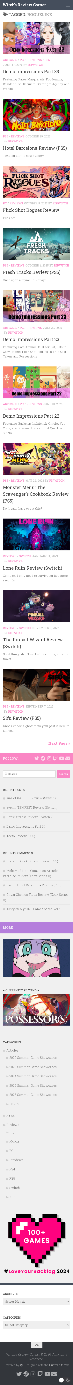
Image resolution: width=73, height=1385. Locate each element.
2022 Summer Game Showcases (33, 1057)
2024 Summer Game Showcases (33, 1076)
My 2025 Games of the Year (40, 909)
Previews (34, 60)
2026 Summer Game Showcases (33, 1095)
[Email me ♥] (67, 758)
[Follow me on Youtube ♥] (61, 758)
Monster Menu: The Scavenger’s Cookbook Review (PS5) (36, 494)
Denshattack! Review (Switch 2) (30, 817)
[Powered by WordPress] (21, 1365)
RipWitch (35, 65)
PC (22, 60)
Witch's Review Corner (24, 4)
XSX (12, 1197)
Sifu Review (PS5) (22, 718)
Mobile (14, 1141)
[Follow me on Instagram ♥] (49, 758)
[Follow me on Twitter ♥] (36, 758)
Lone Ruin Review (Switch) (32, 568)
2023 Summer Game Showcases (33, 1067)
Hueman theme (59, 1365)
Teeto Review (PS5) (20, 836)
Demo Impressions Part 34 (25, 826)
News (10, 1115)
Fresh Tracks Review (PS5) (31, 272)
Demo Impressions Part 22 (31, 416)
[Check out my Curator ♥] (42, 758)
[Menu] (68, 5)
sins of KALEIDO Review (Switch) (31, 798)
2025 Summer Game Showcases (33, 1085)
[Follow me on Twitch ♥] (55, 758)
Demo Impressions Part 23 (31, 339)
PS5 (47, 60)
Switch (25, 556)
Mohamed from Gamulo (23, 871)
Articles (10, 60)
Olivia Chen (15, 894)
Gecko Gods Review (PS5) (39, 861)
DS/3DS (14, 1132)
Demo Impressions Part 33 (31, 71)
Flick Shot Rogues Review (31, 210)
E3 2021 (14, 1104)
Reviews (17, 136)
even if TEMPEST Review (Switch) (31, 807)
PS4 (12, 1169)
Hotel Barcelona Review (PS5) (35, 148)
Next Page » (59, 743)
